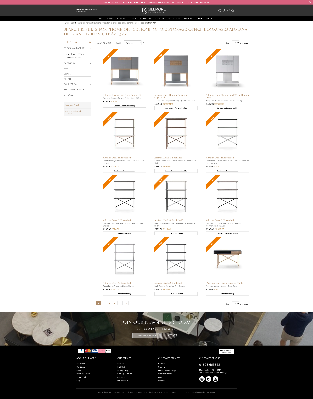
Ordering (161, 367)
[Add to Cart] (142, 142)
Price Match (82, 11)
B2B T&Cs (121, 363)
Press (78, 370)
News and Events (83, 374)
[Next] (126, 303)
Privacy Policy (122, 370)
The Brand (80, 363)
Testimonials (81, 377)
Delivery (161, 363)
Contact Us (121, 377)
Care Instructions (165, 374)
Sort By (119, 43)
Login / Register (224, 10)
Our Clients (80, 367)
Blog (78, 380)
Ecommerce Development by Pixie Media (198, 392)
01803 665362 (209, 364)
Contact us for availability (124, 105)
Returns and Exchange (167, 370)
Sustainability (122, 380)
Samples (161, 380)
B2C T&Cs (121, 367)
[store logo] (154, 10)
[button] (142, 87)
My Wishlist (220, 10)
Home (66, 23)
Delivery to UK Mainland (86, 9)
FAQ (160, 377)
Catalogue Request (124, 374)
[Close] (310, 2)
